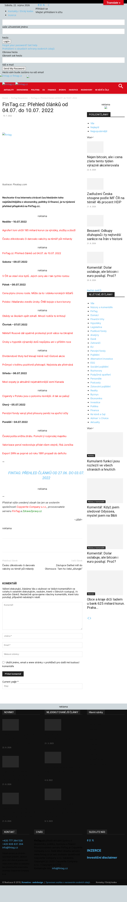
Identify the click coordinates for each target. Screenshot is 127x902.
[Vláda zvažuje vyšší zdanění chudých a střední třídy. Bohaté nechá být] (63, 794)
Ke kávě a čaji (102, 89)
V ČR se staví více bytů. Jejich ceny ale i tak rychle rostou (35, 276)
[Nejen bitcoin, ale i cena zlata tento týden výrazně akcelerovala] (106, 147)
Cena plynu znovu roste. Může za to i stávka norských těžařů (37, 293)
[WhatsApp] (48, 123)
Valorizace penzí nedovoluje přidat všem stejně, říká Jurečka (37, 444)
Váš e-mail (8, 64)
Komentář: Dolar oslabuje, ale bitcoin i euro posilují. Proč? (102, 271)
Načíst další (93, 290)
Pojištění (94, 354)
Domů (5, 98)
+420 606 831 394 (12, 844)
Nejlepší (94, 127)
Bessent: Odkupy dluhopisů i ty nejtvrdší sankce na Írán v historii (104, 235)
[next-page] (90, 618)
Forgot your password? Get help (19, 45)
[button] (121, 87)
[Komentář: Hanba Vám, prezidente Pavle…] (63, 725)
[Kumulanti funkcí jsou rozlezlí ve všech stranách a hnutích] (106, 444)
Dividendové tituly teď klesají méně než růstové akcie (33, 356)
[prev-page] (88, 618)
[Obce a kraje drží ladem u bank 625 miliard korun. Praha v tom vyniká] (106, 582)
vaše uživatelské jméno (15, 26)
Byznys (62, 89)
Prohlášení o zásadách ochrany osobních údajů (28, 48)
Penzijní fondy (98, 350)
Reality (94, 390)
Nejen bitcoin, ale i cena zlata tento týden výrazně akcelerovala (104, 161)
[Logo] (8, 84)
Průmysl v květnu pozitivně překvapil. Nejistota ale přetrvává (37, 364)
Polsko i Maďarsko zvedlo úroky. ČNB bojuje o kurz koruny (36, 301)
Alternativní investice (101, 358)
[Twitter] (43, 5)
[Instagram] (41, 5)
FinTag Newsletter (19, 98)
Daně (93, 338)
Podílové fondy (98, 331)
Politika (35, 89)
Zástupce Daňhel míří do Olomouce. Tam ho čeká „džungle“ (63, 567)
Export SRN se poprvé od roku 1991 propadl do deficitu (34, 453)
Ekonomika (22, 89)
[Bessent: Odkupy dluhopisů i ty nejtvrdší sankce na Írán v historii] (106, 221)
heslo (5, 37)
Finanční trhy (97, 319)
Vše (92, 123)
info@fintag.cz (10, 847)
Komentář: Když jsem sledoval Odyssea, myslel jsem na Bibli (103, 511)
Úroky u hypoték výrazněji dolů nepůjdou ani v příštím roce (36, 341)
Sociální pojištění (99, 366)
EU (43, 89)
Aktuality (9, 89)
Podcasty (95, 382)
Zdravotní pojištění (100, 386)
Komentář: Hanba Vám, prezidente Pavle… (62, 737)
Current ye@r (10, 681)
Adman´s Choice (99, 418)
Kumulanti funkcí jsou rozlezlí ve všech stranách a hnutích (103, 465)
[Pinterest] (40, 123)
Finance (52, 89)
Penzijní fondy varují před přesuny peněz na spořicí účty (35, 413)
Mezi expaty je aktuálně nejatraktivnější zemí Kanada (33, 381)
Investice (73, 89)
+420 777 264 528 (12, 840)
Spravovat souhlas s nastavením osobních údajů (68, 882)
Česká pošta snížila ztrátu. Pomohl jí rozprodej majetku (34, 436)
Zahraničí (95, 342)
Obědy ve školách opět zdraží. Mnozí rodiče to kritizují (33, 316)
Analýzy (94, 335)
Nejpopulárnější (98, 131)
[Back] (48, 5)
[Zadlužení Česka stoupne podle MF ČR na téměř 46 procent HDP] (106, 184)
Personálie (96, 378)
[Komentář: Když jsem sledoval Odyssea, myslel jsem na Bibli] (106, 490)
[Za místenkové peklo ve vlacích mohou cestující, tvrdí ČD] (63, 757)
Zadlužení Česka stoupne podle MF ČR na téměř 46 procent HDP (105, 198)
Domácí (94, 315)
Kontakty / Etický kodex (20, 11)
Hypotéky (95, 323)
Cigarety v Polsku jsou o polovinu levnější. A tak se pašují (35, 396)
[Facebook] (39, 5)
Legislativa (96, 327)
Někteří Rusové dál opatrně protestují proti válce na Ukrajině (37, 333)
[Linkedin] (56, 123)
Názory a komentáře (101, 307)
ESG (92, 362)
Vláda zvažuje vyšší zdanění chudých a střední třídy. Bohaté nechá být (60, 810)
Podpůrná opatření (100, 374)
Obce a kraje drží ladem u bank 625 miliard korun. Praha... (106, 603)
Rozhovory (86, 89)
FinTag (94, 311)
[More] (63, 123)
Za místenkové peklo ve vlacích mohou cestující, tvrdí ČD (63, 771)
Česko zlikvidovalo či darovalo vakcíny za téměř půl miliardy (37, 238)
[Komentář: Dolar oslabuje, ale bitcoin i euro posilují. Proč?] (106, 257)
